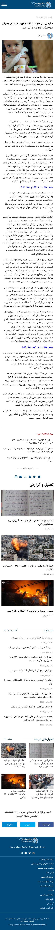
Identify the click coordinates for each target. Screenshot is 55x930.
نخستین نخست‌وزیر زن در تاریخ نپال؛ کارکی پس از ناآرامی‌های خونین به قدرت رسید (30, 695)
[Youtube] (26, 853)
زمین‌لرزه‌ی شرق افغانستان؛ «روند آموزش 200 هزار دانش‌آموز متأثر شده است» (31, 659)
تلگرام (9, 824)
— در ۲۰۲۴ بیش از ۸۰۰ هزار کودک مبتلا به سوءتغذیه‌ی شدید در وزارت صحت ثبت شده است (27, 450)
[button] (39, 477)
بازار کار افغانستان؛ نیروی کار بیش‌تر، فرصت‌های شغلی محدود (42, 794)
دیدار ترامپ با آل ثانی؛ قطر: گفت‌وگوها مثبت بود (30, 670)
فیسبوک (46, 824)
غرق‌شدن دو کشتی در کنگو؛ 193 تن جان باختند (31, 707)
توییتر (27, 824)
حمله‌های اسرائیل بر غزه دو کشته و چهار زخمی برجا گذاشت (28, 567)
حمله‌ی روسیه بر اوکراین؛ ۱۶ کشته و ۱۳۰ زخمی (30, 611)
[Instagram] (22, 853)
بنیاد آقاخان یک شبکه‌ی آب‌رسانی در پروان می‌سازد (30, 647)
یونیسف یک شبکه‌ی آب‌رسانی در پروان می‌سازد (31, 638)
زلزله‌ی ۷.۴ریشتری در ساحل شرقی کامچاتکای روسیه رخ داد (28, 682)
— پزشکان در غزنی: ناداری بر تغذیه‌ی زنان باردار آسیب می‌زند (30, 459)
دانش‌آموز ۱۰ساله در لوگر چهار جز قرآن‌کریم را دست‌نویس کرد (31, 522)
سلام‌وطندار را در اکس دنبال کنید (37, 347)
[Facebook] (33, 853)
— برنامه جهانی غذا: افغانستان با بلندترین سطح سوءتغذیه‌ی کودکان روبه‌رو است (32, 441)
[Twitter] (30, 853)
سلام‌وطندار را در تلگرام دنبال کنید (37, 187)
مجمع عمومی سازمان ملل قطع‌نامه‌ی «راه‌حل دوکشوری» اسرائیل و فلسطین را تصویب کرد (28, 718)
